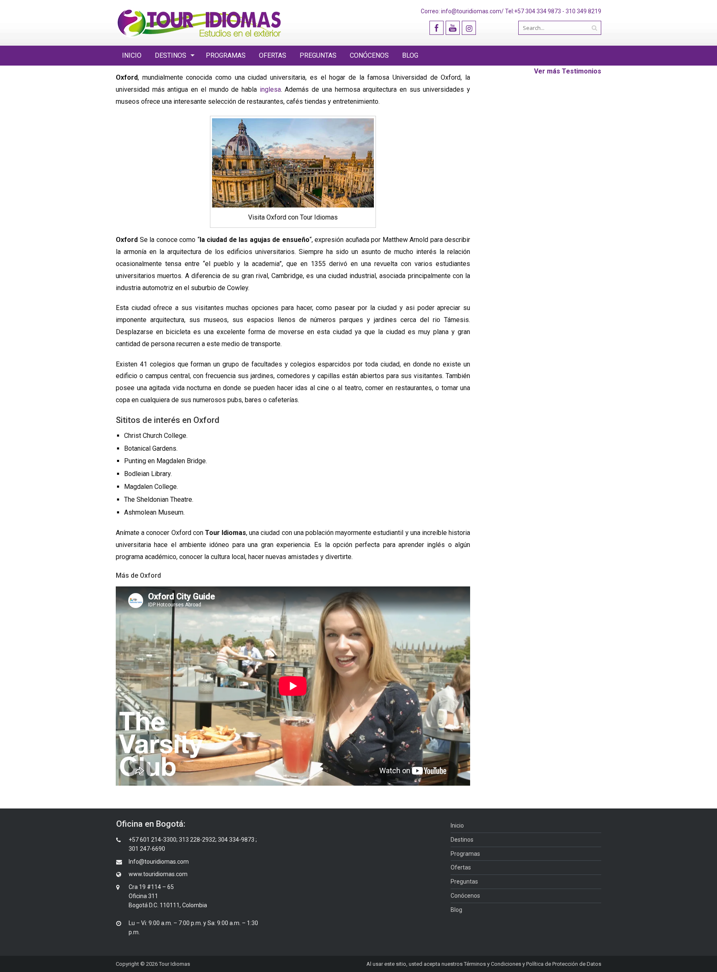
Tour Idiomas (174, 964)
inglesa (270, 89)
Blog (410, 55)
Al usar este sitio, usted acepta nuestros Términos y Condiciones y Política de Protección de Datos (483, 964)
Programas (226, 55)
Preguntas (318, 55)
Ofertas (272, 55)
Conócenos (369, 55)
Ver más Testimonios (567, 71)
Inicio (131, 55)
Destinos (170, 55)
